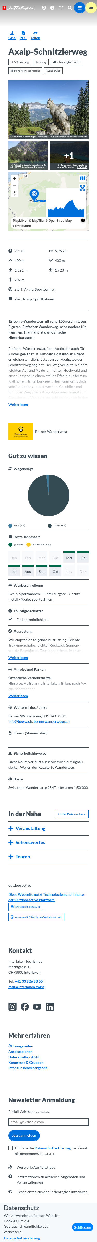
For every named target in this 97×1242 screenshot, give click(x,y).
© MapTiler (37, 220)
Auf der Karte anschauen (72, 814)
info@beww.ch (20, 721)
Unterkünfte (18, 1057)
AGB (35, 1057)
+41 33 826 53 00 (29, 981)
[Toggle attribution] (83, 220)
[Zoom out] (14, 186)
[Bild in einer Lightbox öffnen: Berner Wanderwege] (20, 431)
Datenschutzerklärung (53, 1148)
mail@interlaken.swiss (26, 986)
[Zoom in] (14, 178)
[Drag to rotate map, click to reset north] (14, 193)
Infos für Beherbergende (27, 1068)
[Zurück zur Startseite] (18, 7)
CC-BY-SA (82, 167)
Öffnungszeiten (20, 1046)
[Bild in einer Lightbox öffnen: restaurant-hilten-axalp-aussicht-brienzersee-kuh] (69, 155)
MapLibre (20, 220)
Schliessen (82, 1227)
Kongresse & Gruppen (25, 1062)
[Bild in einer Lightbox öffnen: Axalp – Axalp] (48, 109)
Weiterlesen (18, 404)
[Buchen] (91, 7)
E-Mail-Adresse (29, 1111)
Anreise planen (20, 1051)
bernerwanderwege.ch (52, 721)
